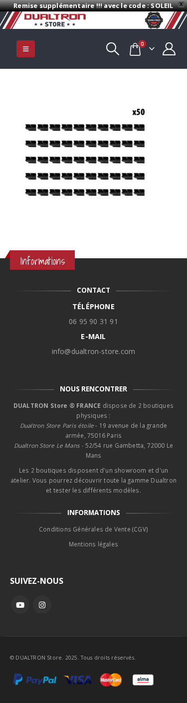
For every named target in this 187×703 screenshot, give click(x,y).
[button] (25, 48)
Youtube (20, 604)
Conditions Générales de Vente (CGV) (93, 529)
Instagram (42, 604)
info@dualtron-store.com (94, 351)
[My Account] (169, 48)
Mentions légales (93, 544)
